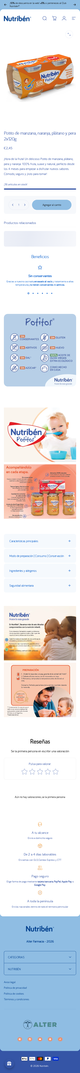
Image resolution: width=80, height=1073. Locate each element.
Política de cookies (14, 993)
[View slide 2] (33, 293)
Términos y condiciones (16, 999)
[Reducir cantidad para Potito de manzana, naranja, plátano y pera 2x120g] (13, 205)
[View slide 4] (42, 293)
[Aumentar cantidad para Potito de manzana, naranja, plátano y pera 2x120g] (25, 205)
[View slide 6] (51, 293)
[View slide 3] (37, 293)
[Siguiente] (74, 4)
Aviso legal (10, 982)
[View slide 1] (28, 293)
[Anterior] (5, 4)
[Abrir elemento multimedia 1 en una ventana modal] (69, 34)
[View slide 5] (47, 293)
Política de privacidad (15, 988)
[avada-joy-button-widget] (9, 1063)
